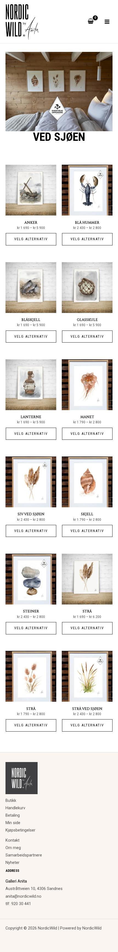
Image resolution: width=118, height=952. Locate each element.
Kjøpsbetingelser (20, 830)
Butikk (10, 800)
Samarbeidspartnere (23, 855)
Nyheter (12, 862)
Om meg (13, 847)
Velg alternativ (31, 239)
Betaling (12, 815)
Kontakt (12, 840)
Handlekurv (15, 807)
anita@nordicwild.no (23, 896)
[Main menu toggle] (107, 21)
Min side (12, 822)
